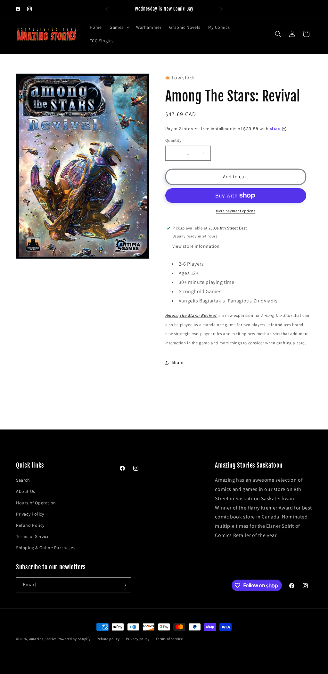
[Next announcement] (221, 9)
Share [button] (178, 362)
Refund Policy (30, 525)
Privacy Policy (30, 514)
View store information (196, 246)
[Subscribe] (124, 584)
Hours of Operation (36, 503)
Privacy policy (138, 639)
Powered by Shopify (74, 639)
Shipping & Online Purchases (45, 547)
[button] (119, 27)
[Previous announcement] (107, 9)
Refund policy (108, 639)
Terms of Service (33, 536)
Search (23, 480)
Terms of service (169, 639)
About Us (25, 491)
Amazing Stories (43, 639)
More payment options (235, 210)
